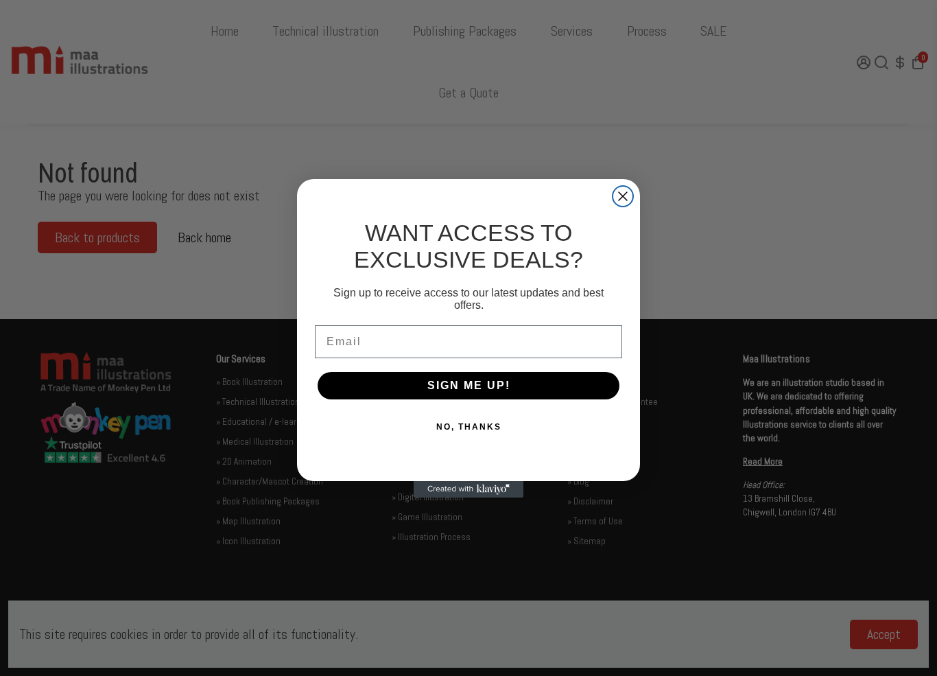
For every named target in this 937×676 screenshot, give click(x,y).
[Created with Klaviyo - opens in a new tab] (468, 489)
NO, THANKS (468, 427)
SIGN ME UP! (468, 385)
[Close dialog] (623, 196)
